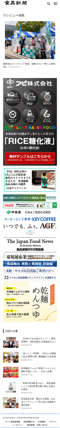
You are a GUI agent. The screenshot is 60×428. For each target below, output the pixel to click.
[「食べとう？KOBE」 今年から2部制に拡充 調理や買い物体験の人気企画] (10, 357)
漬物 (4, 67)
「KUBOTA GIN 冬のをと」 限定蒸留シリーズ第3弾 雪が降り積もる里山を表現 (38, 386)
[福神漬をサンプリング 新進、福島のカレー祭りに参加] (30, 40)
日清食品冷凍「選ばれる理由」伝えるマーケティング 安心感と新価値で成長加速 (38, 402)
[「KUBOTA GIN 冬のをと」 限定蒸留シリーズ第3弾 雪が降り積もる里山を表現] (10, 387)
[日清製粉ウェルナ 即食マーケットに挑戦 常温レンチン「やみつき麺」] (10, 372)
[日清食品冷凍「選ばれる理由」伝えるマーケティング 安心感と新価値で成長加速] (10, 402)
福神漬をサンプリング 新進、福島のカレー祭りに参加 (29, 64)
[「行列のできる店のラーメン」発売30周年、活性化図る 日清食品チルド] (10, 342)
